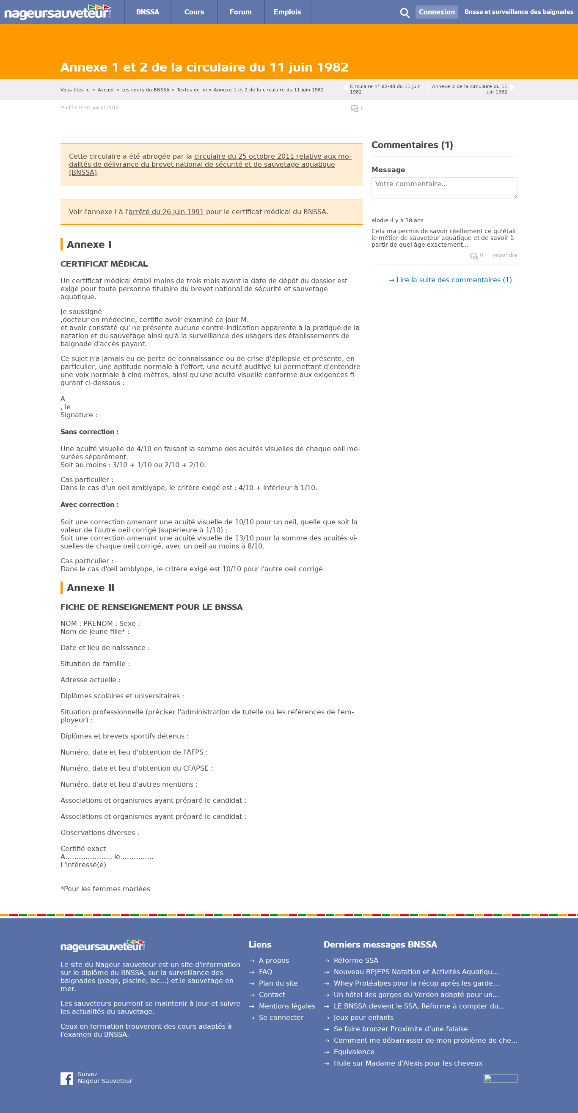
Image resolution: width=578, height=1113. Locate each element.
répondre (505, 255)
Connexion (437, 12)
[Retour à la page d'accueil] (57, 8)
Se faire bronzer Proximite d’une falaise (401, 1029)
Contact (272, 995)
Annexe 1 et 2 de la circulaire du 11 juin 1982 (269, 90)
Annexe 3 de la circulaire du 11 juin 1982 (469, 89)
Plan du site (278, 983)
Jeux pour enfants (364, 1018)
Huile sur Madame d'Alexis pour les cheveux (408, 1063)
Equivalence (354, 1052)
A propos (274, 960)
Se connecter (281, 1018)
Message (388, 170)
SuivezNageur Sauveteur (105, 1077)
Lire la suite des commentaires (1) (454, 280)
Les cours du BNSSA (145, 90)
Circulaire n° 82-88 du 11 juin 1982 (385, 89)
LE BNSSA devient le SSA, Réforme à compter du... (419, 1006)
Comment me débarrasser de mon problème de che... (425, 1040)
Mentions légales (287, 1006)
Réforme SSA (356, 960)
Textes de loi (192, 90)
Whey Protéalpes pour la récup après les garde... (416, 983)
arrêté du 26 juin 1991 (166, 212)
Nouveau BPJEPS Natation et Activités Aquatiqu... (416, 972)
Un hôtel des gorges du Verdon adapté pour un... (416, 995)
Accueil (106, 90)
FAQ (265, 972)
